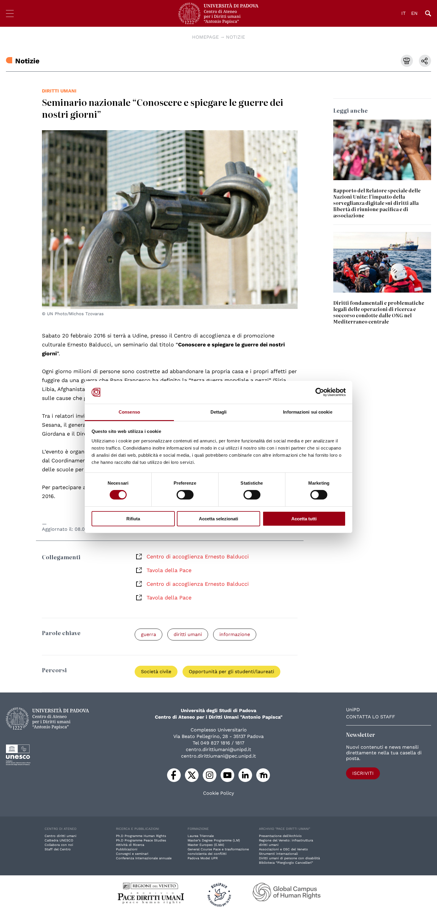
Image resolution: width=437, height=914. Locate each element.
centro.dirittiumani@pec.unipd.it (218, 756)
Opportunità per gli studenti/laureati (231, 671)
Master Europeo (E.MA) (206, 845)
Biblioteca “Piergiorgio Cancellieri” (286, 863)
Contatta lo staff (370, 717)
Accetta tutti (304, 518)
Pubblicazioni (126, 849)
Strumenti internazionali (278, 854)
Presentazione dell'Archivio (280, 836)
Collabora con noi (59, 845)
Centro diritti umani (60, 836)
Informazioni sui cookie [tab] (307, 411)
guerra (148, 634)
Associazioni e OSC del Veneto (283, 849)
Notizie (235, 37)
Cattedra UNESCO (59, 840)
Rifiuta (133, 518)
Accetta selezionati (218, 518)
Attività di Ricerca (130, 845)
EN (414, 13)
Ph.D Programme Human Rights (141, 836)
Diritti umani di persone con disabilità (289, 858)
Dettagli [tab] (218, 411)
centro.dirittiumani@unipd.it (218, 749)
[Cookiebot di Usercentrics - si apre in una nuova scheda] (320, 392)
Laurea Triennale (201, 836)
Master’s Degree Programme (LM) (214, 840)
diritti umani (59, 91)
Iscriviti (363, 773)
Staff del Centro (58, 849)
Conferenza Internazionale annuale (144, 858)
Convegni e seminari (132, 854)
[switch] (185, 495)
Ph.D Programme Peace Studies (141, 840)
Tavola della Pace (169, 570)
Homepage (205, 37)
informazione (234, 634)
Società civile (156, 671)
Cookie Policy (218, 793)
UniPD (353, 709)
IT (403, 13)
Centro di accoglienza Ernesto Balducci (198, 556)
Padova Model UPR (203, 858)
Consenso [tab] (129, 411)
